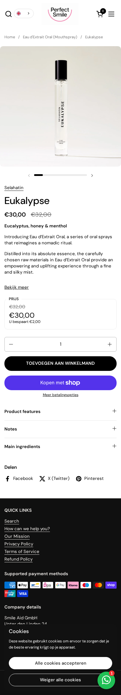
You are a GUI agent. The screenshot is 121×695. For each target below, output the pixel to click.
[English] (23, 13)
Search (11, 521)
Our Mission (17, 536)
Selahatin (13, 188)
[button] (8, 14)
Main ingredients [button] (22, 446)
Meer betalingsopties (60, 395)
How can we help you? (27, 529)
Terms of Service (21, 551)
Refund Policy (18, 559)
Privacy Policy (18, 544)
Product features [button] (22, 411)
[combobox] (24, 13)
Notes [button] (10, 429)
